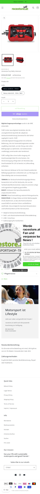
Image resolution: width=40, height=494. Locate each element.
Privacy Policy (8, 395)
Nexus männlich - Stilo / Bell (12, 93)
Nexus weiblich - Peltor (11, 89)
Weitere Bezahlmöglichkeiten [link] (20, 118)
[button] (2, 8)
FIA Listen (7, 443)
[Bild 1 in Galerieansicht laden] (7, 60)
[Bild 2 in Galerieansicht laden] (20, 60)
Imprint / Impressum (10, 408)
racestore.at (17, 490)
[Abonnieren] (34, 467)
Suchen (6, 438)
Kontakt (6, 429)
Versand (8, 77)
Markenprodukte (9, 425)
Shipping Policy (8, 399)
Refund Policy (8, 386)
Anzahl (3, 97)
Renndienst (7, 421)
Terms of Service (9, 404)
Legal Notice (8, 391)
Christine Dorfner (9, 434)
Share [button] (5, 279)
